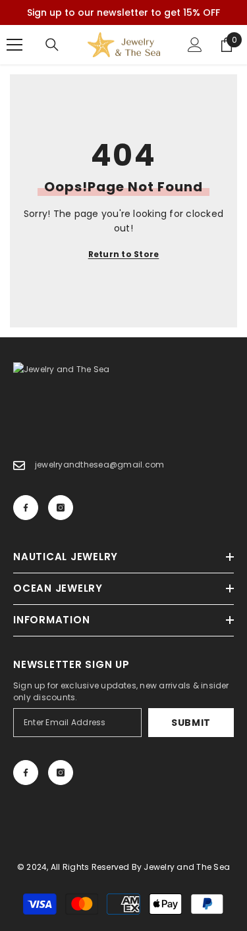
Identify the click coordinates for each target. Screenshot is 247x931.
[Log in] (195, 44)
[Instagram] (60, 507)
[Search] (52, 45)
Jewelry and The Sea (187, 866)
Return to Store (123, 254)
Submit (191, 722)
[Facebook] (25, 507)
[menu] (14, 45)
